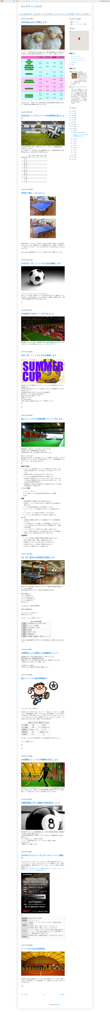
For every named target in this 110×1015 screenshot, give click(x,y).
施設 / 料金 (37, 14)
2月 (74, 150)
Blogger (58, 1004)
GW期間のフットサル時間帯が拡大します (39, 760)
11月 (74, 139)
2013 (72, 155)
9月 (74, 141)
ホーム (43, 994)
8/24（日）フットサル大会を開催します (39, 355)
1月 (74, 152)
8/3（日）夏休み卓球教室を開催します (38, 557)
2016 (72, 124)
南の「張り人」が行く (76, 71)
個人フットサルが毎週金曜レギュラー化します (42, 419)
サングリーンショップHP (77, 58)
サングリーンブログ (31, 6)
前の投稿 (62, 994)
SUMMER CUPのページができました (37, 314)
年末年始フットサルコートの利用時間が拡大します (80, 135)
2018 (72, 119)
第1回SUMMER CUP (50, 344)
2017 (72, 122)
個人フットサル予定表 (82, 14)
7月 (74, 143)
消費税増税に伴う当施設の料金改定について (40, 803)
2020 (72, 115)
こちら (25, 791)
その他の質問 (71, 14)
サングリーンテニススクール (78, 60)
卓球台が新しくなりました (33, 193)
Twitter (72, 64)
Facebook (73, 62)
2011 (72, 159)
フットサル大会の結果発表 (33, 949)
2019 (72, 117)
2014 (72, 128)
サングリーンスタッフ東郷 (79, 24)
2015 (72, 126)
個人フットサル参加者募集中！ (35, 678)
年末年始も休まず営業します (34, 22)
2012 (72, 157)
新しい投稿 (24, 994)
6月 (74, 145)
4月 (74, 147)
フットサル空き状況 (47, 14)
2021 (72, 113)
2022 (72, 111)
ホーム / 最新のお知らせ (26, 14)
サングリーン (76, 22)
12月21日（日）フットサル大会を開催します (41, 263)
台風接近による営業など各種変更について (40, 653)
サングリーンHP (75, 56)
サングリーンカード (60, 14)
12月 (74, 130)
